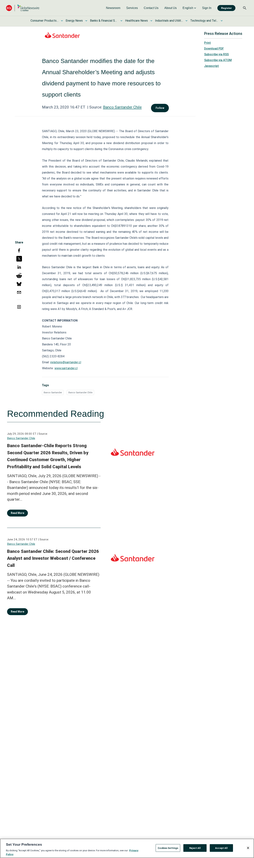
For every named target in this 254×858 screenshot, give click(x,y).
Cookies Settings (168, 848)
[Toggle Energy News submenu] (86, 21)
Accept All (221, 848)
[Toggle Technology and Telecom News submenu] (222, 21)
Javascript (211, 66)
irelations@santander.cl (65, 362)
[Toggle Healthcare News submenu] (151, 21)
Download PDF (214, 48)
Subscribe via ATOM (218, 60)
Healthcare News (136, 20)
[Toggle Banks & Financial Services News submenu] (121, 21)
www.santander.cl (66, 368)
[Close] (248, 848)
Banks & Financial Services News (104, 20)
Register (226, 8)
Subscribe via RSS (216, 54)
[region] (127, 848)
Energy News (74, 20)
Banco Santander (53, 392)
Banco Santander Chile (122, 107)
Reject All (195, 848)
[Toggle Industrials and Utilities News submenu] (186, 21)
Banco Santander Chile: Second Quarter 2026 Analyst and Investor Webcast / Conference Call (53, 558)
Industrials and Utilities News (169, 20)
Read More (17, 512)
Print (207, 43)
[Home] (22, 8)
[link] (113, 8)
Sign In (206, 8)
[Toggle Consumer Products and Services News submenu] (62, 21)
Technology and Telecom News (204, 20)
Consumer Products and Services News (44, 20)
